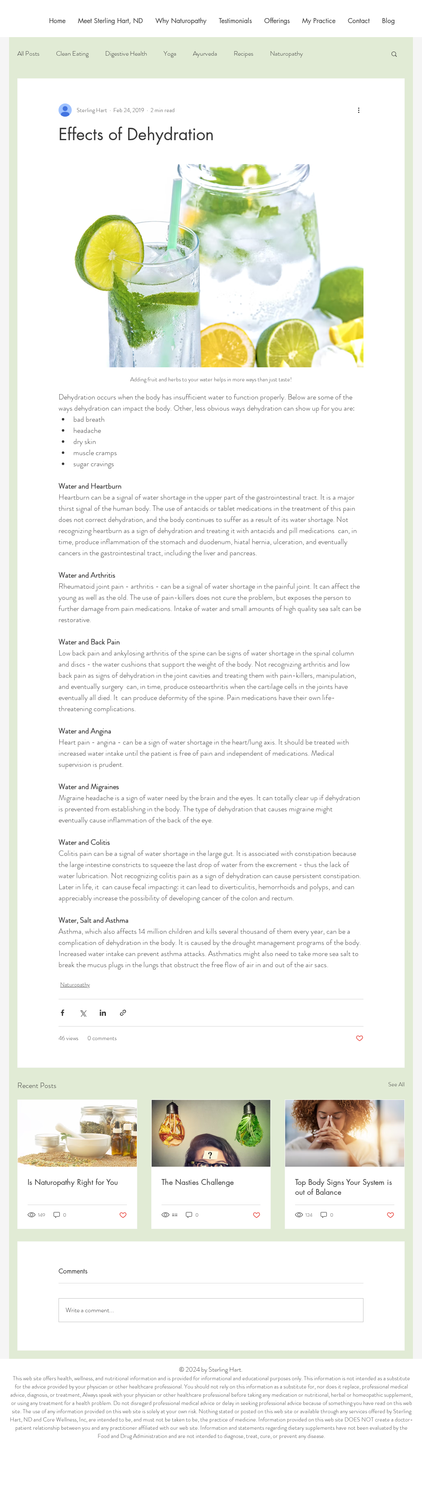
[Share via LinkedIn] (103, 1013)
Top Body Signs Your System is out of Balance (343, 1187)
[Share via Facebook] (62, 1013)
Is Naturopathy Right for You (73, 1182)
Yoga (170, 53)
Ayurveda (205, 53)
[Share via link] (123, 1013)
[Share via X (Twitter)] (83, 1013)
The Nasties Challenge (198, 1182)
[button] (319, 21)
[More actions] (358, 110)
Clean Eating (72, 53)
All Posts (28, 53)
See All (396, 1084)
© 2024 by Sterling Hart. (211, 1369)
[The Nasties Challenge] (211, 1133)
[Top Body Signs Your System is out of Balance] (344, 1133)
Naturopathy (286, 53)
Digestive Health (126, 53)
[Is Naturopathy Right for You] (77, 1133)
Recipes (243, 53)
